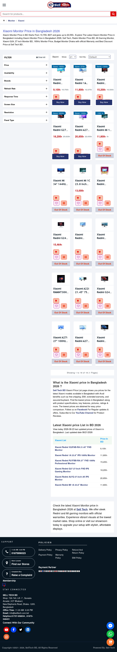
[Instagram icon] (6, 637)
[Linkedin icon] (28, 629)
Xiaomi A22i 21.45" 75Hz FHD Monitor (82, 290)
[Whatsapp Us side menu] (110, 634)
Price (6, 65)
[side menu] (110, 642)
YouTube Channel (84, 412)
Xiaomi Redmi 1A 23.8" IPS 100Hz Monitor (80, 81)
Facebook (82, 409)
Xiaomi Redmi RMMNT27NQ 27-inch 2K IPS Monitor (104, 236)
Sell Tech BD (59, 390)
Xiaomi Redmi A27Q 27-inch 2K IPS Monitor (82, 128)
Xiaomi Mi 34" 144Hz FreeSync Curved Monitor (59, 182)
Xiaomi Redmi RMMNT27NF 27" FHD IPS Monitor (82, 236)
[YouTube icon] (6, 629)
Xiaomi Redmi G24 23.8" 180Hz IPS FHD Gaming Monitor (104, 290)
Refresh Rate (9, 88)
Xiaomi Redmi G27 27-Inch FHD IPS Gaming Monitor (60, 128)
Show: (64, 57)
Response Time (11, 96)
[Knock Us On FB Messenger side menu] (110, 625)
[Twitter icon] (21, 629)
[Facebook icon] (13, 629)
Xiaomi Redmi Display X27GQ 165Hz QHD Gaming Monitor (104, 339)
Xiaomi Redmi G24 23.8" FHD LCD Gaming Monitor (60, 236)
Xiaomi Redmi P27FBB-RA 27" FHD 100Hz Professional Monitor (104, 81)
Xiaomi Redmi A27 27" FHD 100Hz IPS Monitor (81, 339)
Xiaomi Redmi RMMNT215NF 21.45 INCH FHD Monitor (104, 182)
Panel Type (9, 120)
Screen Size (9, 104)
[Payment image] (59, 571)
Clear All (41, 57)
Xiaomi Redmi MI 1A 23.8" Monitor (104, 128)
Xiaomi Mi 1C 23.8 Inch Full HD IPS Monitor (82, 182)
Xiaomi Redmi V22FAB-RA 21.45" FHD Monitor (60, 81)
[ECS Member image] (4, 585)
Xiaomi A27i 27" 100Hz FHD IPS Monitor (60, 339)
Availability (9, 72)
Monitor (11, 20)
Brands (7, 80)
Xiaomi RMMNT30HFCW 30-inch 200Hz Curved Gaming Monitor (61, 290)
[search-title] (113, 14)
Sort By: (82, 57)
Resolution (9, 112)
